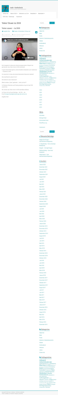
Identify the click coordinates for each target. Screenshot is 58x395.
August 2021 (42, 177)
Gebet (11, 36)
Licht (45, 80)
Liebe (47, 382)
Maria (54, 80)
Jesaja (51, 78)
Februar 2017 (42, 302)
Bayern (15, 34)
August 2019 (42, 236)
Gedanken (43, 71)
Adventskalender (45, 60)
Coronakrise (46, 65)
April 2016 (41, 317)
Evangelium (51, 67)
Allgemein (41, 31)
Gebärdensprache (49, 70)
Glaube (16, 31)
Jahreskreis (46, 77)
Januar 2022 (42, 164)
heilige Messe (44, 74)
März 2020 (42, 218)
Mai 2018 (41, 265)
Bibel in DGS (13, 13)
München (45, 82)
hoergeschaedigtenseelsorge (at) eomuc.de (16, 94)
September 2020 (43, 204)
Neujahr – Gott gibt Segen (45, 148)
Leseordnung (41, 382)
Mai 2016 (41, 314)
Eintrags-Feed (42, 118)
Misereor (41, 82)
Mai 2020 (41, 213)
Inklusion (41, 45)
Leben (40, 48)
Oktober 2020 (42, 201)
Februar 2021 (42, 191)
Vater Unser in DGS (19, 36)
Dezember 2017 (43, 277)
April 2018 (41, 268)
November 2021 (43, 169)
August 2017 (42, 287)
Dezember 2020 (43, 196)
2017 (40, 102)
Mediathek (33, 13)
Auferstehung (42, 62)
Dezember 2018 (43, 253)
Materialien (40, 13)
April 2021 (41, 186)
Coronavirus (52, 65)
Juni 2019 (41, 240)
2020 (40, 95)
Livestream (50, 80)
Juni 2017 (41, 292)
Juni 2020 (41, 211)
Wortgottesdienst (42, 85)
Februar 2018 (42, 272)
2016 (40, 104)
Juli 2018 (41, 260)
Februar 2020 (42, 221)
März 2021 (42, 189)
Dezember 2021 (43, 167)
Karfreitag (41, 79)
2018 (40, 100)
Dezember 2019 (43, 226)
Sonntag (41, 84)
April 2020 (41, 216)
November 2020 (43, 199)
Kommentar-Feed (43, 120)
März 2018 (42, 270)
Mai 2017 (41, 295)
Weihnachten (47, 84)
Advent (42, 58)
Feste (40, 36)
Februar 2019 (42, 250)
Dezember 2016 (43, 307)
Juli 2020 (41, 209)
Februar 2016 (42, 322)
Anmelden (41, 115)
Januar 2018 (42, 275)
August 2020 (42, 206)
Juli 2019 (41, 238)
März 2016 (42, 319)
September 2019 (43, 233)
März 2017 (42, 300)
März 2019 (42, 248)
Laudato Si (51, 79)
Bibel (40, 33)
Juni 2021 (41, 181)
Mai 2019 (41, 243)
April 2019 (41, 245)
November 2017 (43, 280)
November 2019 (43, 228)
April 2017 (41, 297)
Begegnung (53, 62)
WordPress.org (43, 122)
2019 (40, 97)
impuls (50, 76)
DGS (41, 67)
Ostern (49, 82)
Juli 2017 (41, 290)
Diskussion (18, 34)
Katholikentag (45, 79)
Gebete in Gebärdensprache (46, 38)
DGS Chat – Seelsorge (8, 16)
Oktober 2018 (42, 258)
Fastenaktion (42, 68)
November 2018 (43, 255)
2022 (40, 90)
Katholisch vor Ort (23, 13)
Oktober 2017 (42, 282)
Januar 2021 (42, 194)
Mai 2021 (41, 184)
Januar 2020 (42, 223)
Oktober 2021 (42, 172)
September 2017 (43, 285)
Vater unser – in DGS (11, 28)
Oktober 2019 (42, 231)
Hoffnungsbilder (44, 76)
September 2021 (43, 174)
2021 (40, 92)
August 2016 (42, 312)
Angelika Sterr (6, 31)
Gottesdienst (21, 31)
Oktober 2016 (42, 309)
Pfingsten (53, 82)
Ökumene (14, 36)
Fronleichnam (48, 68)
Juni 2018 (41, 263)
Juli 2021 (41, 179)
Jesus (54, 78)
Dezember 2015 (43, 324)
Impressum (19, 16)
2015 (40, 107)
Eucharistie (45, 67)
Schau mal (5, 13)
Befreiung (48, 363)
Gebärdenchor (42, 70)
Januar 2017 (42, 304)
